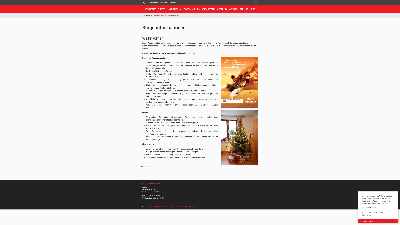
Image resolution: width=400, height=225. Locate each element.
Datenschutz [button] (366, 215)
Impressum (154, 3)
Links (252, 9)
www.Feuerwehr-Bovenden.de (158, 206)
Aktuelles (173, 9)
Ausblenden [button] (388, 221)
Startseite (150, 9)
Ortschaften (208, 9)
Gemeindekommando (190, 9)
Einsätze (162, 9)
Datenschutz (164, 3)
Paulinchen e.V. (146, 166)
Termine (244, 9)
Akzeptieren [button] (368, 221)
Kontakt (174, 3)
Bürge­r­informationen (227, 9)
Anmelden (192, 206)
